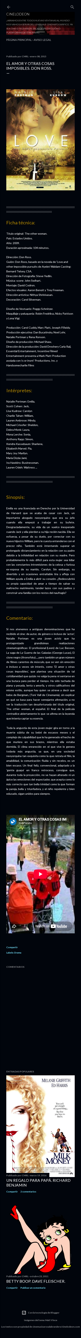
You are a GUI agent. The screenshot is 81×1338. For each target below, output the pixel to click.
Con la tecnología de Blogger (43, 1312)
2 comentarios (28, 1191)
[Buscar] (72, 6)
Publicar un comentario (33, 1287)
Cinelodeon (17, 14)
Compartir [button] (12, 947)
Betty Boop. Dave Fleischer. (35, 1281)
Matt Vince (51, 1320)
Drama (17, 952)
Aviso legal (42, 39)
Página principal (19, 39)
